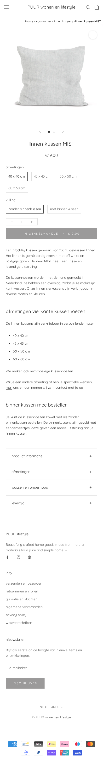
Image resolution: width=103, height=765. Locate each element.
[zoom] (93, 35)
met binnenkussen (64, 209)
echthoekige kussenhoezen (52, 371)
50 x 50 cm (68, 176)
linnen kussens (63, 21)
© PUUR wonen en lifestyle (51, 717)
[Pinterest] (29, 557)
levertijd (17, 503)
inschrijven (25, 683)
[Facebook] (7, 557)
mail (9, 387)
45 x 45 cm (42, 176)
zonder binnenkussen (24, 209)
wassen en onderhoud (29, 487)
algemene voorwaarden (24, 607)
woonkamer (43, 21)
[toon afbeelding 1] (49, 132)
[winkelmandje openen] (97, 7)
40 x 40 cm (16, 176)
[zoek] (88, 7)
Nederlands (49, 707)
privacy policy (16, 615)
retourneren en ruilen (22, 591)
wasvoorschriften (19, 623)
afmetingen (20, 471)
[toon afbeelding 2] (54, 132)
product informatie (26, 456)
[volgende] (63, 132)
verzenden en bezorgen (24, 583)
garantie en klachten (21, 599)
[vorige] (40, 132)
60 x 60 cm (16, 188)
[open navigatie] (6, 7)
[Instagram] (18, 557)
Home (29, 21)
